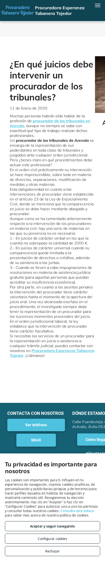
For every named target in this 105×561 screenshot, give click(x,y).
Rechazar (52, 551)
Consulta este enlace (77, 510)
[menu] (98, 5)
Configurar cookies (52, 538)
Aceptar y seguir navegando (52, 526)
